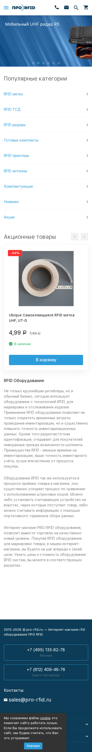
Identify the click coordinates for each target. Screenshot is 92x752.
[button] (33, 63)
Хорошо (33, 746)
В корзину (46, 359)
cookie (45, 718)
